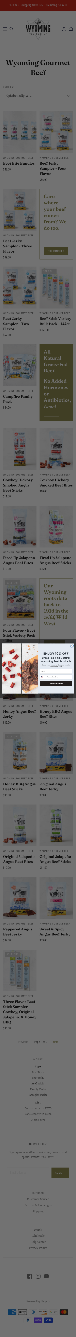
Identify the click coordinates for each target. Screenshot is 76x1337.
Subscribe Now (56, 683)
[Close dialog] (71, 645)
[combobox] (43, 677)
